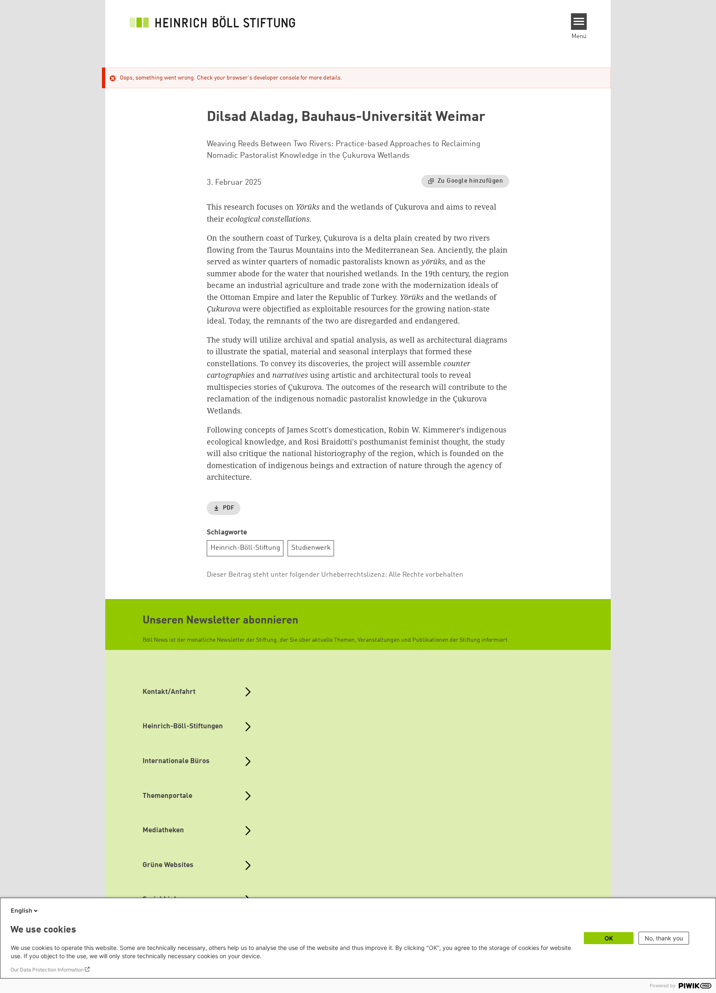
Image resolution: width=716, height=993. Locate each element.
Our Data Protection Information (47, 969)
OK (609, 938)
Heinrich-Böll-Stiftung (245, 547)
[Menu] (579, 21)
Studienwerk (311, 547)
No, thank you (664, 938)
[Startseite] (212, 21)
